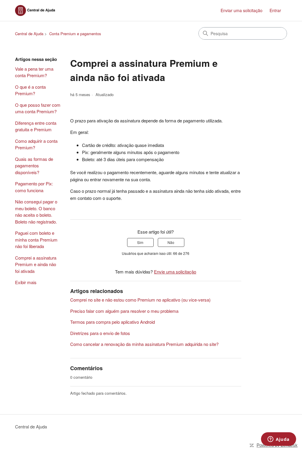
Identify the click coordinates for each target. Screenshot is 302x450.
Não (171, 242)
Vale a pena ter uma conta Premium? (34, 72)
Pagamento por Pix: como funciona (34, 186)
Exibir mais (26, 282)
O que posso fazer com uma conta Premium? (37, 108)
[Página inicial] (37, 10)
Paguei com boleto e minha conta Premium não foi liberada (36, 239)
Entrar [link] (275, 10)
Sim (140, 242)
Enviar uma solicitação (241, 10)
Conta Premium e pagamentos (75, 33)
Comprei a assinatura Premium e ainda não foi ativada (35, 264)
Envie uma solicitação (175, 271)
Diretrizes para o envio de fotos (100, 333)
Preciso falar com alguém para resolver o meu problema (124, 311)
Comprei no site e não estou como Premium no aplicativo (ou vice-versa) (140, 300)
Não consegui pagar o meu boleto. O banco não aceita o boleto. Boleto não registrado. (36, 211)
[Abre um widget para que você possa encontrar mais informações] (278, 439)
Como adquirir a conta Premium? (36, 144)
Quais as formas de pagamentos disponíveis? (34, 165)
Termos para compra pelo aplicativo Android (112, 322)
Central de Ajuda (29, 33)
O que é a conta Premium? (30, 90)
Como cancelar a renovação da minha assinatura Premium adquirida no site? (144, 344)
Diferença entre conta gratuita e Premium (35, 126)
